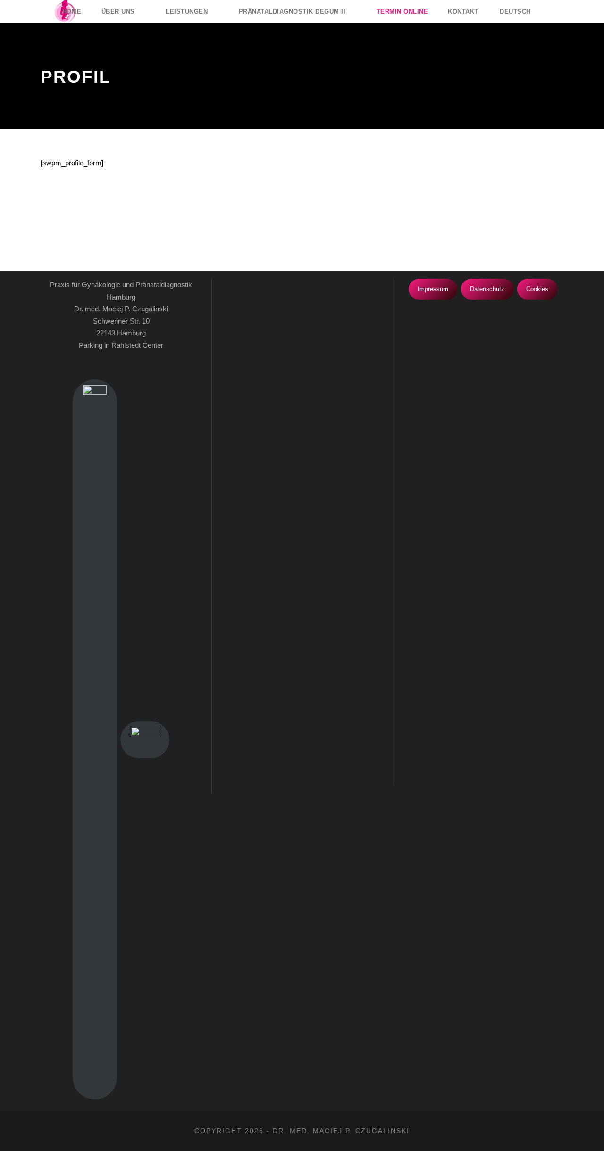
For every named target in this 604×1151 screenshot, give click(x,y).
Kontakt (463, 11)
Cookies (537, 288)
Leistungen (187, 11)
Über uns (118, 11)
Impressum (433, 288)
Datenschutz (487, 288)
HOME (72, 11)
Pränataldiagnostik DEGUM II (292, 11)
